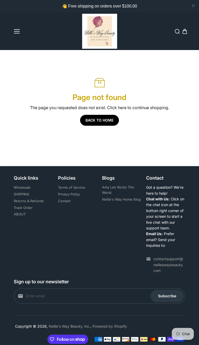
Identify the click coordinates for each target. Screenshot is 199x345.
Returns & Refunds (29, 201)
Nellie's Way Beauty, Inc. (69, 326)
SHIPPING (21, 194)
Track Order (23, 208)
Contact (64, 201)
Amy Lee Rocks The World (118, 190)
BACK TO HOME (99, 120)
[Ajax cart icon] (185, 31)
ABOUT (20, 214)
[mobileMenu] (17, 31)
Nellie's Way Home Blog (121, 199)
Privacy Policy (69, 194)
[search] (177, 31)
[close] (193, 5)
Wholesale (22, 187)
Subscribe (167, 296)
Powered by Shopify (110, 326)
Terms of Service (71, 187)
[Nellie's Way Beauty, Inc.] (99, 31)
